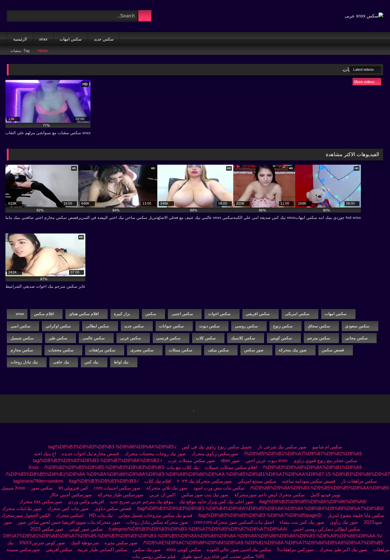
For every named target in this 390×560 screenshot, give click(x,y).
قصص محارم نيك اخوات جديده (90, 453)
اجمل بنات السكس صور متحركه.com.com (234, 522)
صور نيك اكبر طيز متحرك (343, 549)
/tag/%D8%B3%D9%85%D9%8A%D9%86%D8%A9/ (312, 501)
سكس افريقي (258, 313)
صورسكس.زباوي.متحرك (215, 453)
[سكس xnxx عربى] (364, 16)
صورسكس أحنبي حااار (71, 494)
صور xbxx (230, 460)
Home (43, 51)
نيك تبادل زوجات (24, 362)
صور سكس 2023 (46, 529)
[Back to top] (373, 543)
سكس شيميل (22, 338)
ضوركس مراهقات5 (295, 549)
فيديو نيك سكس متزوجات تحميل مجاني (155, 515)
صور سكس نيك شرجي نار (282, 446)
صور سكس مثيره (121, 542)
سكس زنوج (283, 326)
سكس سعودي (357, 326)
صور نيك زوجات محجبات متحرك (155, 453)
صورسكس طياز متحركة (120, 494)
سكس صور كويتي (86, 529)
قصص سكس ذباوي (113, 508)
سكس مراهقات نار (359, 481)
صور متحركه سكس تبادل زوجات (157, 522)
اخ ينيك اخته (45, 453)
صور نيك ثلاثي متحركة (167, 488)
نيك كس (91, 362)
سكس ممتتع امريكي (257, 481)
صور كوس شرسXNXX (42, 542)
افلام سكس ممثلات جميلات (231, 467)
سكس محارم (22, 350)
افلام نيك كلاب (157, 481)
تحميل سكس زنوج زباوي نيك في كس (217, 446)
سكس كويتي (281, 338)
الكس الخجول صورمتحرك (25, 515)
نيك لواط (121, 362)
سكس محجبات (61, 350)
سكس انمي (21, 326)
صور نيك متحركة (293, 350)
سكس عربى (130, 338)
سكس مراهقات (102, 350)
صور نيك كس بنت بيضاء (301, 522)
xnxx (43, 39)
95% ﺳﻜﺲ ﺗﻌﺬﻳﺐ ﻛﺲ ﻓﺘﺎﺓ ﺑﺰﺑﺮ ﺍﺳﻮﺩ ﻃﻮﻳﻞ (222, 556)
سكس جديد (104, 39)
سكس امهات (71, 39)
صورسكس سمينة (23, 549)
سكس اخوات (219, 313)
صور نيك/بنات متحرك (22, 508)
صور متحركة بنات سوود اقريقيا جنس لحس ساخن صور (69, 522)
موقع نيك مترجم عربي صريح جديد (141, 501)
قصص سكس (333, 350)
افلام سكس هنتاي (84, 313)
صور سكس (254, 350)
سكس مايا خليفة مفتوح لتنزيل (355, 515)
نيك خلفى (61, 362)
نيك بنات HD (101, 515)
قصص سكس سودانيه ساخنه (308, 481)
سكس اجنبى (182, 313)
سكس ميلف (218, 350)
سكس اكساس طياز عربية (102, 549)
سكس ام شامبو (327, 446)
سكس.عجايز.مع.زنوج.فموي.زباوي (325, 460)
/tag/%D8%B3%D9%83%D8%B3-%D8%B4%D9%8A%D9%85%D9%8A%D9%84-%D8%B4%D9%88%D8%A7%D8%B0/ (260, 508)
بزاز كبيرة (122, 313)
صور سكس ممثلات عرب (191, 460)
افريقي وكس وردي (86, 501)
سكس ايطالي (97, 326)
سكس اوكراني (58, 326)
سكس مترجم (318, 338)
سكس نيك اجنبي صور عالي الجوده (239, 549)
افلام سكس (44, 313)
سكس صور (42, 488)
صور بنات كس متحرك (68, 508)
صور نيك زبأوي (344, 522)
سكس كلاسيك (243, 338)
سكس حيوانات (171, 326)
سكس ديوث (209, 326)
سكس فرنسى (168, 338)
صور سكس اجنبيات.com (117, 488)
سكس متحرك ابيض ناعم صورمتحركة (269, 494)
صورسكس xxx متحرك (40, 501)
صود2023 (373, 522)
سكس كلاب (206, 338)
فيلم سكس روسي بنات (154, 556)
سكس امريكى (297, 313)
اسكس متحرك (69, 515)
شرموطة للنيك (85, 542)
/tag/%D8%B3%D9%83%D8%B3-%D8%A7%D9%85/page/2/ (260, 515)
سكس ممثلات (180, 350)
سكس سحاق (319, 326)
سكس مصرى (142, 350)
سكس (150, 313)
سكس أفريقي (59, 549)
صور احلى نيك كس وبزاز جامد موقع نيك (216, 501)
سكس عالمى (94, 338)
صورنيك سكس (147, 549)
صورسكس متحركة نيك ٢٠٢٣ (204, 481)
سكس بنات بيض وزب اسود (218, 488)
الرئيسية (20, 39)
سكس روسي (246, 326)
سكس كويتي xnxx (183, 549)
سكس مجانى (356, 338)
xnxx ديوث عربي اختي (267, 460)
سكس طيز (58, 338)
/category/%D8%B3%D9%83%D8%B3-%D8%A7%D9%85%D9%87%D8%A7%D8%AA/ (197, 529)
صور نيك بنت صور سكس (204, 494)
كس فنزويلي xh (73, 488)
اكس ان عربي (162, 494)
